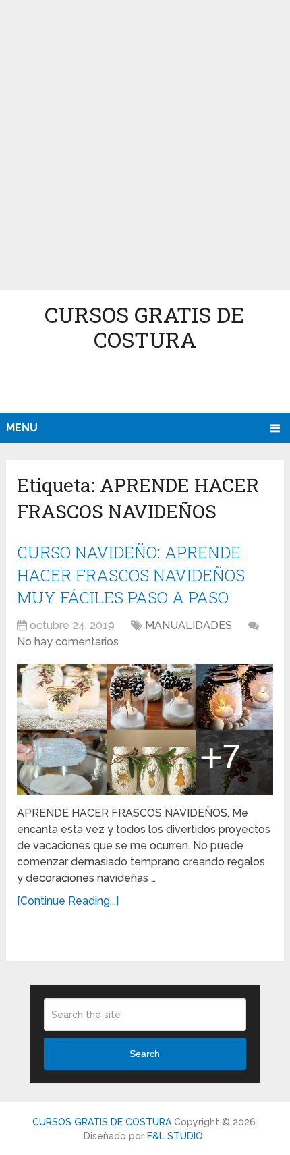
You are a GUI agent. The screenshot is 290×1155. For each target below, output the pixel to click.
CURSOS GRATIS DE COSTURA (145, 327)
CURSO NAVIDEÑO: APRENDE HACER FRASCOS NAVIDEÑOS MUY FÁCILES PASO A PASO (131, 574)
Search (144, 1053)
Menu (22, 427)
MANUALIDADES (188, 625)
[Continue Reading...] (68, 900)
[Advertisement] (145, 145)
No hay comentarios (68, 641)
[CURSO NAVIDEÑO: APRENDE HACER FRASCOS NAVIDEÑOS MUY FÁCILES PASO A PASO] (145, 729)
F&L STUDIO (175, 1136)
